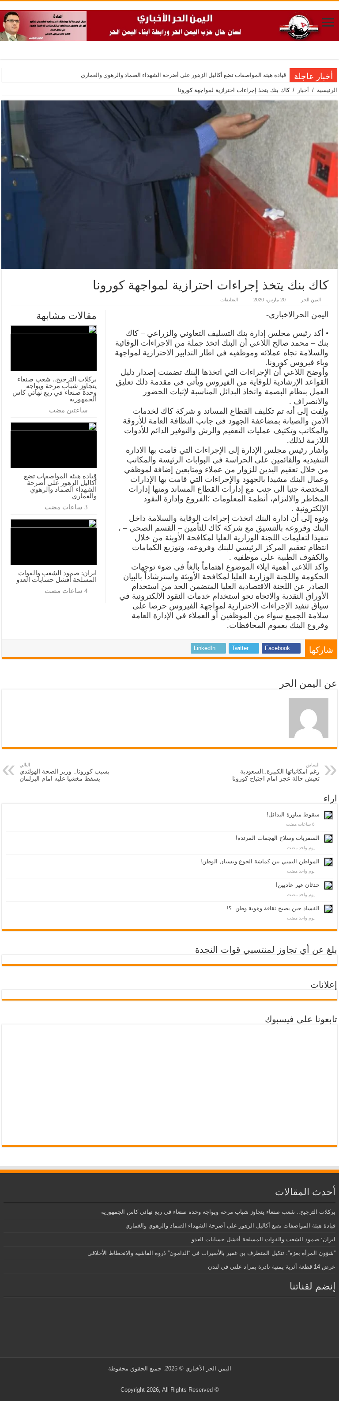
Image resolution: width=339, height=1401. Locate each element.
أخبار (303, 90)
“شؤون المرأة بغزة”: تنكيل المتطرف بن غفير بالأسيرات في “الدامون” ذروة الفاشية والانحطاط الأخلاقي (211, 1253)
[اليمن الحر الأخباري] (169, 24)
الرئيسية (327, 90)
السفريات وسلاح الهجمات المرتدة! (278, 838)
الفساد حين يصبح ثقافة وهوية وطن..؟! (273, 908)
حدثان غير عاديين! (298, 884)
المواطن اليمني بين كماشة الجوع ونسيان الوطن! (260, 861)
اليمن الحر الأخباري (208, 1368)
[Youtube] (168, 1379)
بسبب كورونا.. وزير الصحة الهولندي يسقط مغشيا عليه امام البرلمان (64, 772)
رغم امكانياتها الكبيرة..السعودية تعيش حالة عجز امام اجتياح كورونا (276, 772)
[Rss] (184, 1379)
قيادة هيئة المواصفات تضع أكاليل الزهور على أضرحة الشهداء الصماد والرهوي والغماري (183, 75)
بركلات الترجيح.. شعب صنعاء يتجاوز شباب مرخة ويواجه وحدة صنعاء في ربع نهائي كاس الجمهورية (54, 389)
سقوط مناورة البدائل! (293, 814)
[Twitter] (176, 1379)
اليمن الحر (311, 299)
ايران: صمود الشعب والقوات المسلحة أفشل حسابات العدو (56, 576)
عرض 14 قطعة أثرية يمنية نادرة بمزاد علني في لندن (271, 1266)
